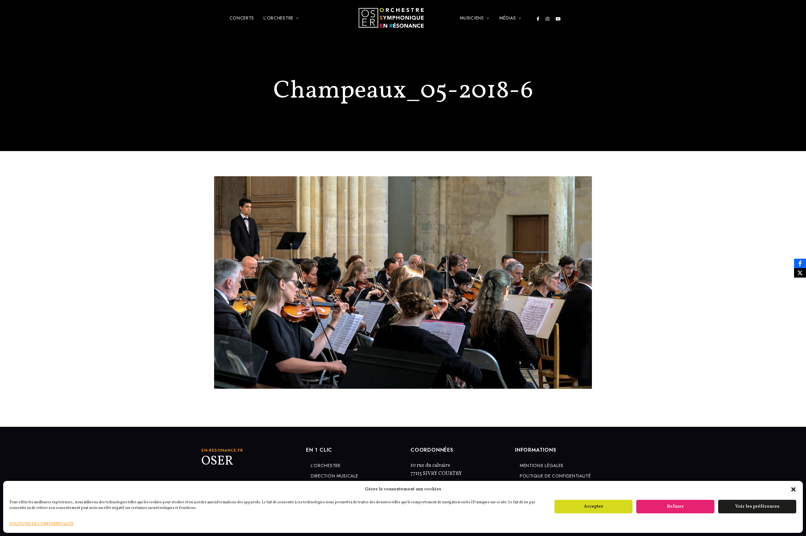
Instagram (547, 19)
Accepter (593, 506)
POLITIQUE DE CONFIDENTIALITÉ (41, 524)
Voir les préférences (757, 506)
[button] (793, 489)
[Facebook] (800, 263)
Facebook (537, 19)
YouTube (558, 19)
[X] (800, 273)
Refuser (675, 506)
